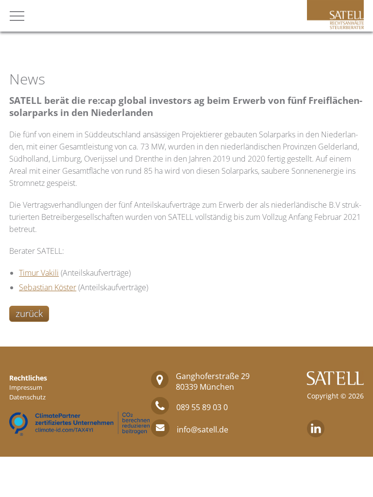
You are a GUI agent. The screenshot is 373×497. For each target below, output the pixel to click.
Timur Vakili (39, 272)
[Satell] (335, 26)
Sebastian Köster (47, 287)
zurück (29, 313)
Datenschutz (27, 397)
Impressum (25, 387)
